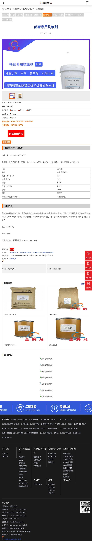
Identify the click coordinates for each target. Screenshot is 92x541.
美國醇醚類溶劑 (54, 449)
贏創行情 (66, 477)
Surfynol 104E (7, 433)
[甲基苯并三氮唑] (24, 298)
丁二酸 (70, 424)
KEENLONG (79, 15)
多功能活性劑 (68, 462)
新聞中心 (51, 490)
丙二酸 (4, 428)
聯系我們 (66, 480)
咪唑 (52, 424)
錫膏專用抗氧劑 (46, 27)
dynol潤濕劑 (67, 465)
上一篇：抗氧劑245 (8, 269)
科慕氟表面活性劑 (40, 451)
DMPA (56, 433)
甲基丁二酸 (18, 428)
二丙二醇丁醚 (67, 419)
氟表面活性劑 (22, 419)
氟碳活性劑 (37, 457)
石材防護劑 (37, 460)
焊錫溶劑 (5, 15)
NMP (43, 428)
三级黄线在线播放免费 (12, 539)
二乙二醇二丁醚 (7, 424)
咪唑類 (55, 15)
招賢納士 (51, 493)
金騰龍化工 (14, 506)
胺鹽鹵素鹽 (38, 15)
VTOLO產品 (38, 484)
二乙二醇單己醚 (65, 433)
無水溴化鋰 (76, 433)
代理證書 (51, 487)
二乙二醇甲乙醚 (64, 428)
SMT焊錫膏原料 (28, 9)
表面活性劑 (28, 15)
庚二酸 (10, 428)
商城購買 (13, 259)
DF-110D (74, 428)
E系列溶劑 (52, 456)
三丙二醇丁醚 (33, 419)
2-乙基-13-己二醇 (80, 424)
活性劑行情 (37, 466)
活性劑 (50, 459)
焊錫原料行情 (7, 19)
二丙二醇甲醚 (18, 433)
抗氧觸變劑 (40, 9)
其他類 (61, 15)
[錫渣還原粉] (68, 328)
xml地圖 (12, 531)
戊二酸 (63, 424)
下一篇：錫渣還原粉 (54, 269)
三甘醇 (13, 419)
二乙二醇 (77, 419)
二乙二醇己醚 (44, 419)
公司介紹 (51, 484)
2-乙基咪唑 (45, 424)
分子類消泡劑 (68, 459)
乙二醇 (59, 419)
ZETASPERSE (68, 471)
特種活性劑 (67, 453)
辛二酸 (57, 424)
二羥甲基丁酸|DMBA (31, 433)
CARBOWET (67, 468)
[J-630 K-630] (68, 298)
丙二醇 (16, 424)
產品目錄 (5, 449)
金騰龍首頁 (17, 9)
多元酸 (12, 15)
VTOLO (37, 480)
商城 (50, 480)
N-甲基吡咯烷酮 (51, 428)
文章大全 (5, 453)
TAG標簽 (5, 456)
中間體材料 (69, 15)
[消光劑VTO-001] (24, 328)
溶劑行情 (51, 462)
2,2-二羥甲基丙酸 (46, 433)
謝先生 (22, 110)
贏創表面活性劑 (69, 449)
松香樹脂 (19, 15)
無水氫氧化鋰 (6, 437)
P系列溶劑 (52, 453)
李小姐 (13, 110)
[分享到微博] (3, 261)
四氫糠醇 (36, 428)
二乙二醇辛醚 (34, 424)
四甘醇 (52, 419)
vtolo (12, 249)
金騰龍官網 (28, 428)
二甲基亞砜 (24, 424)
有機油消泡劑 (68, 456)
